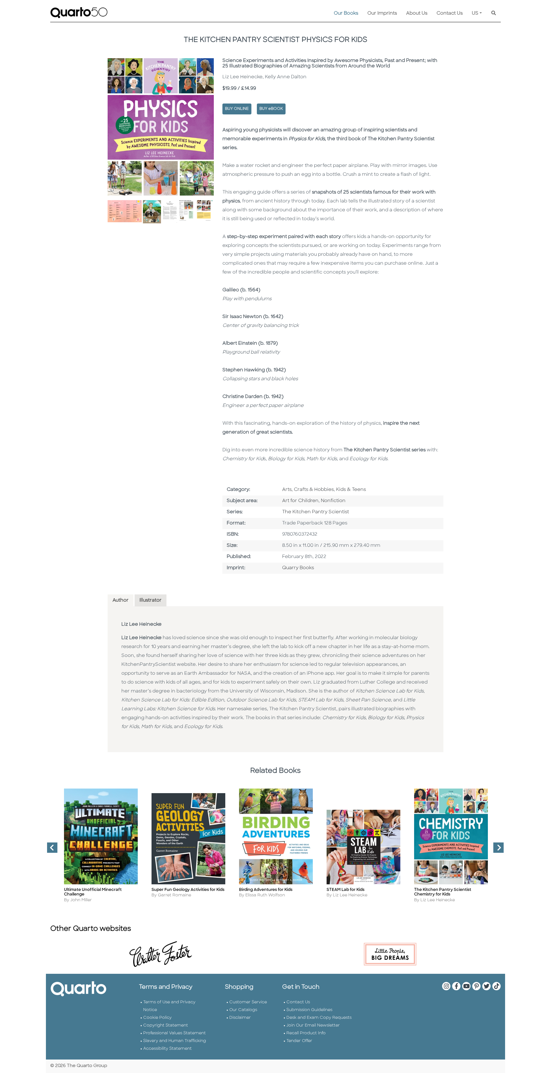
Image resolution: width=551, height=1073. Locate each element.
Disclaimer (240, 1018)
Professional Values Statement (174, 1033)
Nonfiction (333, 501)
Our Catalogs (243, 1010)
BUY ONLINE (237, 109)
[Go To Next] (496, 850)
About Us (416, 13)
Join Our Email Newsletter (313, 1025)
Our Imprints (382, 13)
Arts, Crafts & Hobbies (308, 489)
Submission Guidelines (309, 1010)
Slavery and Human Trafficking (174, 1041)
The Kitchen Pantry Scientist (315, 512)
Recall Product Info (306, 1033)
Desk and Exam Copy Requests (319, 1018)
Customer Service (248, 1002)
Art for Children (300, 501)
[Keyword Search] (493, 13)
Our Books (346, 13)
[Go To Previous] (50, 850)
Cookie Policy (157, 1018)
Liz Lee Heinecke (141, 624)
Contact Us (449, 13)
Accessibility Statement (167, 1049)
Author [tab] (120, 600)
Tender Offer (299, 1041)
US (475, 13)
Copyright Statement (165, 1025)
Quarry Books (298, 568)
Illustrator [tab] (150, 600)
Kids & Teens (351, 489)
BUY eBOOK (271, 109)
